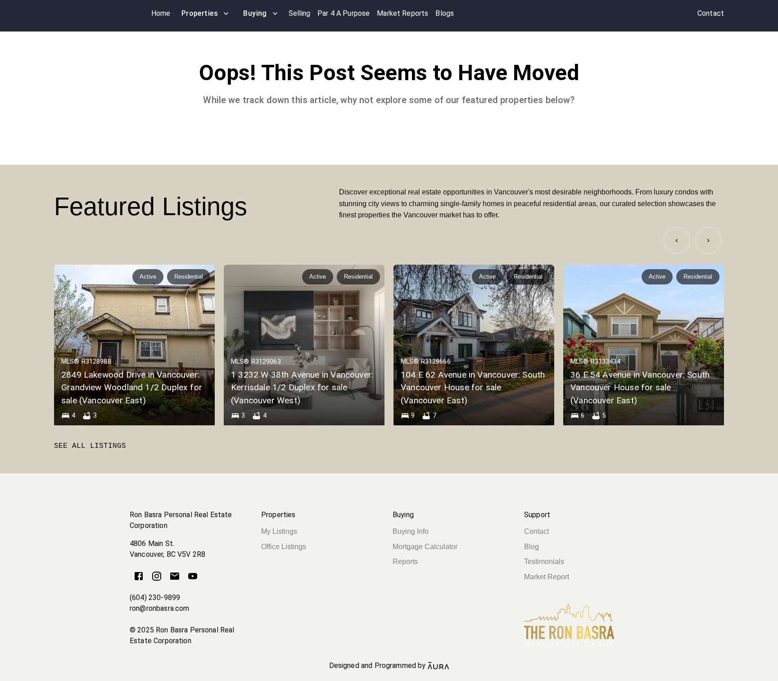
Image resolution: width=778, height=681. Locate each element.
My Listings (279, 531)
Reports (405, 561)
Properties (199, 13)
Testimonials (544, 561)
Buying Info (411, 531)
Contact (536, 531)
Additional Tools (389, 676)
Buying (255, 13)
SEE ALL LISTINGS (90, 446)
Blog (531, 546)
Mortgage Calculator (425, 546)
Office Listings (283, 546)
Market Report (546, 577)
